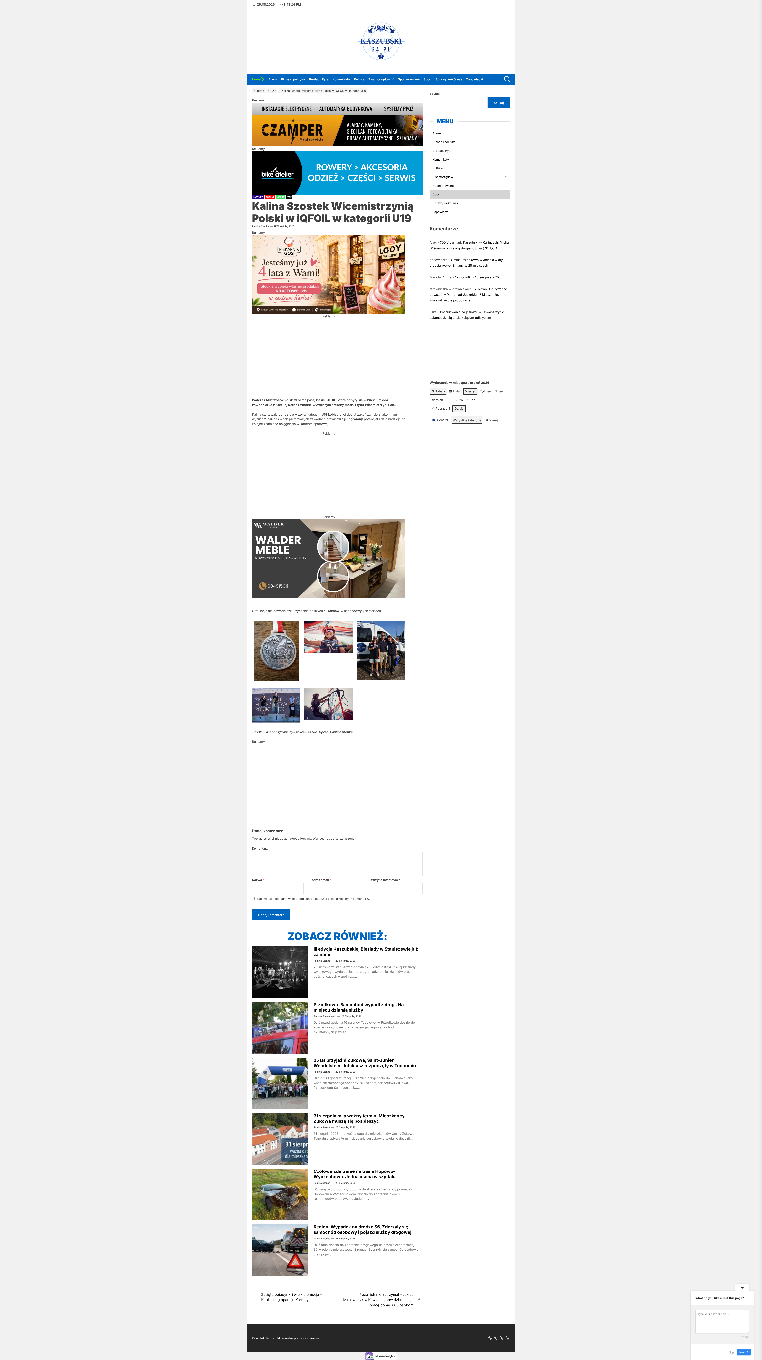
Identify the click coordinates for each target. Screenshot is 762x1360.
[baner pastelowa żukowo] (328, 237)
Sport (428, 79)
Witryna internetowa (385, 880)
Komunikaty (341, 79)
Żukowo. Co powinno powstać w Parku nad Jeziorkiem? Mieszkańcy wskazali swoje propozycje (468, 294)
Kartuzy (258, 197)
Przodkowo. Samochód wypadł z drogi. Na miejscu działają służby (359, 1007)
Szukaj (435, 94)
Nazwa (258, 880)
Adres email (321, 880)
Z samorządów (379, 79)
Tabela (438, 392)
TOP (289, 197)
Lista (454, 392)
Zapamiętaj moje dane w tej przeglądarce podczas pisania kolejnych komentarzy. (313, 899)
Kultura (359, 79)
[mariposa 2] (328, 321)
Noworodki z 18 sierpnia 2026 (477, 277)
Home (256, 79)
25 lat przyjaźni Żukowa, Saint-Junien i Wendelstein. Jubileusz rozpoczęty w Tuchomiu (365, 1063)
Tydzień (485, 391)
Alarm (272, 79)
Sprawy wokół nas (449, 79)
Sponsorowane (409, 79)
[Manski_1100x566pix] (328, 746)
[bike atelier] (337, 154)
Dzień (499, 391)
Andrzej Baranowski (325, 1016)
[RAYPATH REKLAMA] (328, 438)
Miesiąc (470, 391)
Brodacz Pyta (319, 79)
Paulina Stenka (260, 226)
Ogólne (270, 197)
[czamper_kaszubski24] (337, 105)
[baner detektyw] (328, 522)
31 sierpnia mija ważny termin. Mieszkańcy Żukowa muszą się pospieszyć (359, 1118)
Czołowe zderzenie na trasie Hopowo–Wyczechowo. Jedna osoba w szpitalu (355, 1174)
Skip (731, 1351)
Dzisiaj (459, 408)
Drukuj (491, 421)
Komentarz (261, 848)
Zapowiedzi (474, 79)
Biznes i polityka (293, 79)
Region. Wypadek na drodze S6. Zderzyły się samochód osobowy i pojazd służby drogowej (362, 1229)
